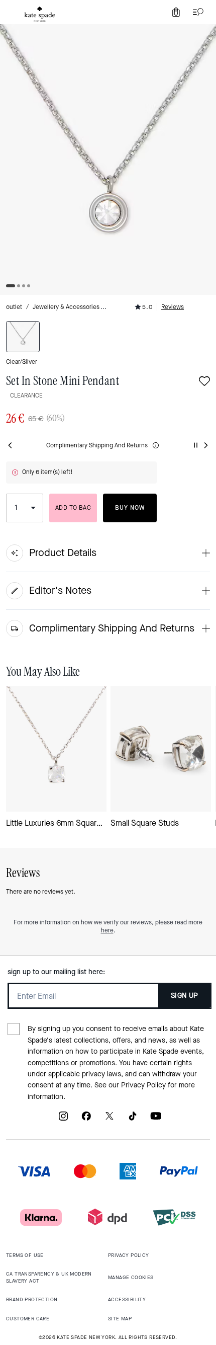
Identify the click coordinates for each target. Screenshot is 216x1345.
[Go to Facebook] (86, 1120)
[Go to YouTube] (156, 1120)
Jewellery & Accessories (66, 307)
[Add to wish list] (204, 382)
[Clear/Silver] (23, 336)
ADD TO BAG (73, 508)
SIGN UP (184, 995)
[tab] (39, 14)
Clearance (26, 395)
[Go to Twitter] (109, 1120)
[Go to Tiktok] (133, 1120)
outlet (14, 307)
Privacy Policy (143, 1085)
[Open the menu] (196, 12)
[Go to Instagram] (63, 1120)
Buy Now (130, 508)
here (107, 930)
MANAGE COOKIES (131, 1277)
